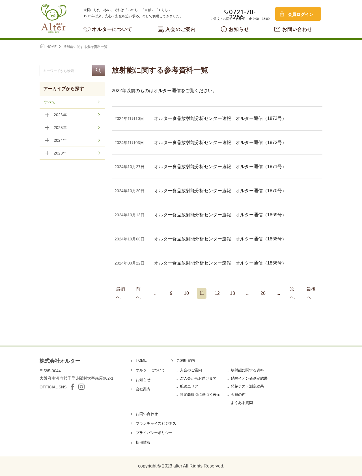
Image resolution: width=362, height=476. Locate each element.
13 (232, 293)
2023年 (60, 153)
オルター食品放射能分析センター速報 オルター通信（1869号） (220, 214)
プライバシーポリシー (154, 433)
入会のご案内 (180, 29)
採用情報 (143, 442)
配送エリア (189, 386)
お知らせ (239, 29)
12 (217, 293)
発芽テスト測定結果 (247, 386)
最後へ (311, 293)
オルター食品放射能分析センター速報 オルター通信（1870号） (220, 190)
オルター (53, 18)
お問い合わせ (297, 29)
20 (263, 293)
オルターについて (112, 29)
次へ (292, 293)
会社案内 (143, 389)
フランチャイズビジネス (156, 423)
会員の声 (238, 394)
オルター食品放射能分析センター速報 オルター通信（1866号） (220, 263)
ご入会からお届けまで (198, 378)
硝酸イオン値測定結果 (249, 378)
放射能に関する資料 (247, 370)
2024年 (60, 140)
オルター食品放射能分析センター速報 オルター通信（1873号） (220, 118)
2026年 (60, 115)
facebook (72, 387)
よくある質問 (242, 403)
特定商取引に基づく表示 (200, 394)
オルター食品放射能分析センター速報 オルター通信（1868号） (220, 238)
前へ (138, 293)
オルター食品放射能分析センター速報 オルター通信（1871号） (220, 166)
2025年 (60, 127)
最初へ (120, 293)
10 (186, 293)
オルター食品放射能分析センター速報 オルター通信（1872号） (220, 142)
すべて (50, 102)
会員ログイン (300, 14)
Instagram (81, 387)
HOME (141, 360)
